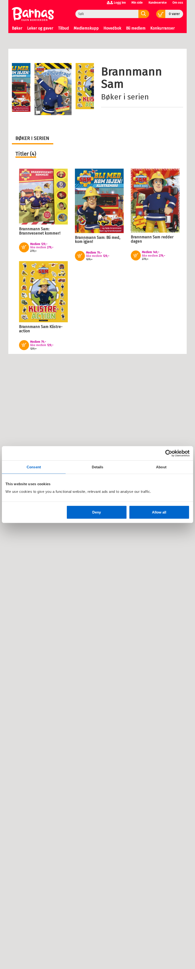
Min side (137, 2)
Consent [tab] (34, 467)
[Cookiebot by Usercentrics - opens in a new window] (169, 453)
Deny (96, 512)
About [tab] (161, 467)
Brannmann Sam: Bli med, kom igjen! (97, 239)
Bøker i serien (125, 96)
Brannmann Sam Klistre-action (41, 328)
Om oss (177, 2)
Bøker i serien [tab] (32, 138)
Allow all (159, 512)
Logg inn (120, 2)
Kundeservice (157, 2)
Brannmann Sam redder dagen (152, 239)
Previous (19, 78)
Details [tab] (97, 467)
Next (90, 71)
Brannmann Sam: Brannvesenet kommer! (39, 231)
